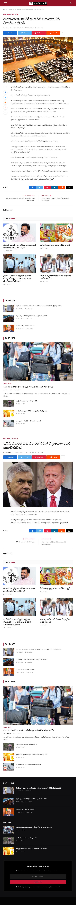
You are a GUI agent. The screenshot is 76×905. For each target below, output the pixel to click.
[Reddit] (5, 102)
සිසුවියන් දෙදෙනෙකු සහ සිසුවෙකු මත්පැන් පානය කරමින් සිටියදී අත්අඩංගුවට (38, 306)
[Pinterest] (5, 107)
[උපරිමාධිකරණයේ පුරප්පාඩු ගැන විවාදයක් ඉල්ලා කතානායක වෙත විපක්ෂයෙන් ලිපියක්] (19, 263)
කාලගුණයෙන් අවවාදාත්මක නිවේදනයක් (28, 421)
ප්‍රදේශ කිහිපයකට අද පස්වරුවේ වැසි (26, 401)
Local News (7, 383)
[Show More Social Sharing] (63, 33)
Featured (6, 14)
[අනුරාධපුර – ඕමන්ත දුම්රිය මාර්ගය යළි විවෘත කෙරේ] (8, 318)
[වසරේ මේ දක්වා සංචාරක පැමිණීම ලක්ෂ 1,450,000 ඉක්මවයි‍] (38, 361)
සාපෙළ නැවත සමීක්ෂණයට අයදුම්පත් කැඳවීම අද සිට (55, 276)
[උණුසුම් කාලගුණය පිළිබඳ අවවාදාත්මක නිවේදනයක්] (8, 413)
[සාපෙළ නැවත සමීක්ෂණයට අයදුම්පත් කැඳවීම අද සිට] (56, 263)
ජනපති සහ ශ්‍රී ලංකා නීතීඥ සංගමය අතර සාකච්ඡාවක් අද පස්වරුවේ (19, 246)
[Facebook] (5, 92)
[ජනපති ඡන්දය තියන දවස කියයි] (8, 328)
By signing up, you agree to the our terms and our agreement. (39, 887)
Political (14, 14)
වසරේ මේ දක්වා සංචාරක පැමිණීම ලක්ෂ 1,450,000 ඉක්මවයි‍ (28, 387)
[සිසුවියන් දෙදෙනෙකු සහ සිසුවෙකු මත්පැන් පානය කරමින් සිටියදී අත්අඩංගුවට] (8, 308)
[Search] (71, 3)
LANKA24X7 (8, 28)
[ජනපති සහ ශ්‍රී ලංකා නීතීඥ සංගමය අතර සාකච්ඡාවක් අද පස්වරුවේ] (19, 233)
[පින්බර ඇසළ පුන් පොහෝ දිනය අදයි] (56, 233)
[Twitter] (5, 97)
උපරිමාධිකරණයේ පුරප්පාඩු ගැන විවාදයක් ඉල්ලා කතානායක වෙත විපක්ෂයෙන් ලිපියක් (17, 278)
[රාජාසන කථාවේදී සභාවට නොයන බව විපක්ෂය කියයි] (38, 59)
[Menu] (5, 3)
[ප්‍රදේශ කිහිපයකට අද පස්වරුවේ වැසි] (8, 403)
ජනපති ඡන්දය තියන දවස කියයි (25, 326)
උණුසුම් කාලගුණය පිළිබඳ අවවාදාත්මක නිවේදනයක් (31, 411)
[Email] (5, 112)
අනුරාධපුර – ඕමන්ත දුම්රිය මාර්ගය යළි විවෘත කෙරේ (31, 316)
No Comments (30, 28)
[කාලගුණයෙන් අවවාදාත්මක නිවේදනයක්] (8, 423)
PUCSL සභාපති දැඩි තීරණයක (25, 542)
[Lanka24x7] (38, 3)
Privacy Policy (49, 887)
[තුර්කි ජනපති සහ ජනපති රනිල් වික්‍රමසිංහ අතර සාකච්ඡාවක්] (38, 484)
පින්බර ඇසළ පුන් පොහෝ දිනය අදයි (55, 245)
